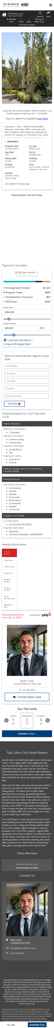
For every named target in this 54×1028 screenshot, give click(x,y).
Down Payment (10, 323)
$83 (48, 297)
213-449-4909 (28, 690)
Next (47, 720)
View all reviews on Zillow (27, 867)
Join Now (12, 404)
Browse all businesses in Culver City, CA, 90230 (13, 616)
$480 (47, 292)
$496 (47, 301)
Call (12, 1024)
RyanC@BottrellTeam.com (23, 948)
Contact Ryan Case (29, 697)
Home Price (8, 307)
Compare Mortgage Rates (17, 344)
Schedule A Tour (26, 733)
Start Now (42, 118)
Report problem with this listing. (27, 195)
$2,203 (46, 287)
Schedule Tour (37, 1024)
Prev (6, 720)
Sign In (36, 356)
